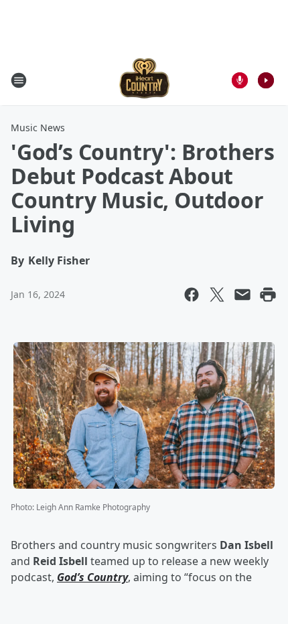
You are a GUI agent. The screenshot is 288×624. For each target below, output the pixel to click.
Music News (38, 127)
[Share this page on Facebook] (191, 294)
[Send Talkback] (240, 80)
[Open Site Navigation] (19, 80)
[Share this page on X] (217, 294)
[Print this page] (268, 294)
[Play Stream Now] (266, 80)
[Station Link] (144, 80)
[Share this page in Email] (242, 294)
